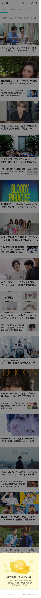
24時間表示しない (29, 594)
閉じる (10, 594)
